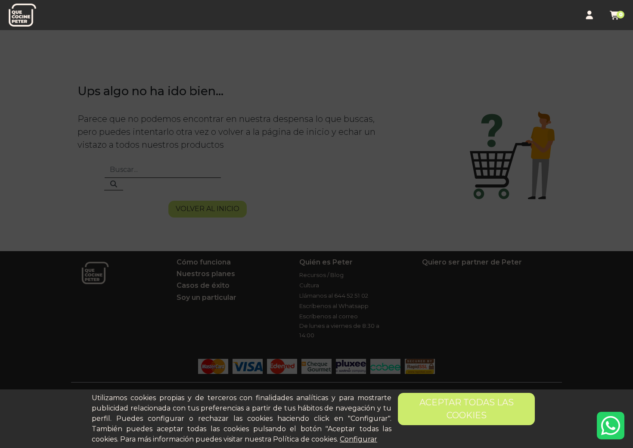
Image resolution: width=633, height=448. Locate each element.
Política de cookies (305, 439)
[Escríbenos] (610, 425)
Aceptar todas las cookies (466, 408)
